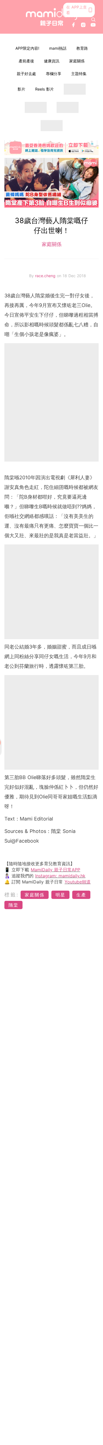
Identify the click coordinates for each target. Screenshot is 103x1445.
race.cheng (46, 275)
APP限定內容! (27, 48)
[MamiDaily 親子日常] (51, 17)
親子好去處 (26, 73)
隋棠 (13, 905)
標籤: (11, 895)
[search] (93, 19)
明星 (60, 895)
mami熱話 (57, 48)
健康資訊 (51, 61)
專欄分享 (53, 73)
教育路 (82, 48)
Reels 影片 (44, 89)
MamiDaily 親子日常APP (55, 869)
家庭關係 (77, 61)
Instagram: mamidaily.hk (60, 875)
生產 (81, 895)
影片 (21, 89)
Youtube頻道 (78, 882)
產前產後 (26, 61)
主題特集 (79, 73)
